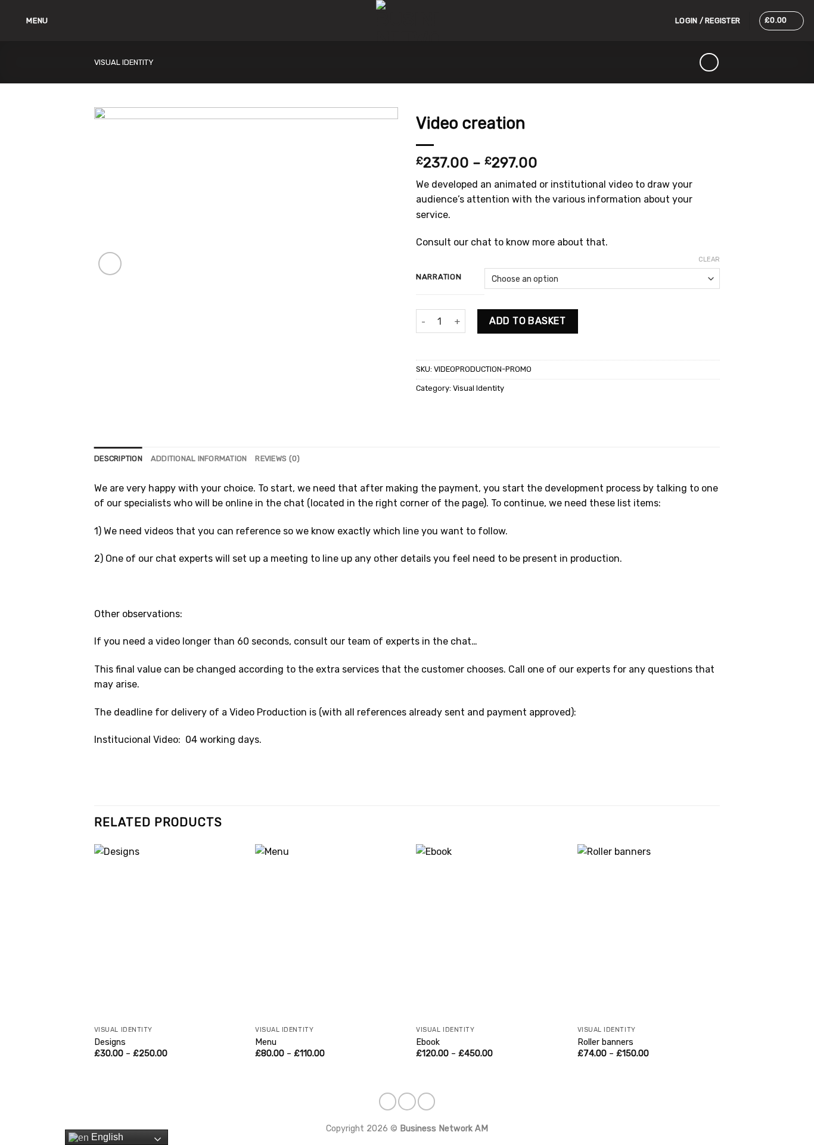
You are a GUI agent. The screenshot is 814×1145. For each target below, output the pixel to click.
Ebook (428, 1042)
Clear (709, 259)
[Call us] (427, 1101)
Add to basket (527, 320)
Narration (438, 277)
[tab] (118, 459)
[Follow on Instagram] (388, 1101)
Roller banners (605, 1042)
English (106, 1137)
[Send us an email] (407, 1101)
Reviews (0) (277, 458)
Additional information (199, 458)
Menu (265, 1042)
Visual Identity (124, 62)
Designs (110, 1042)
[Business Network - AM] (407, 20)
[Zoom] (110, 263)
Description (118, 458)
